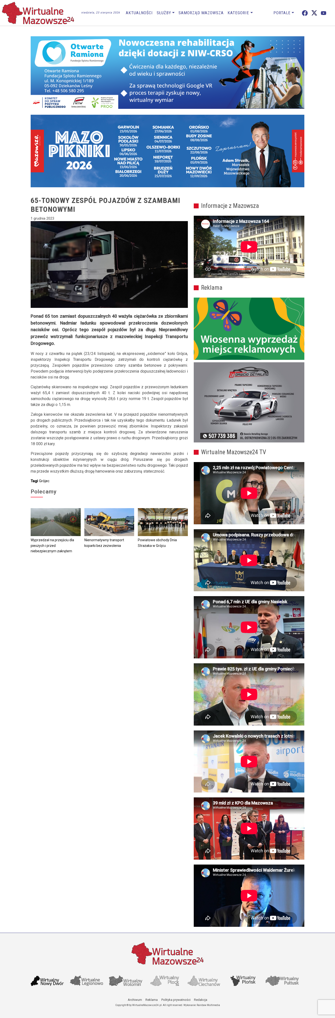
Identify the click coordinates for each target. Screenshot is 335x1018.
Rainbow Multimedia (208, 1005)
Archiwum (135, 1000)
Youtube (323, 13)
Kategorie (238, 12)
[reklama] (249, 402)
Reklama (151, 1000)
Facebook (305, 13)
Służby (164, 12)
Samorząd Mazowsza (201, 12)
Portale (282, 12)
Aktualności (139, 12)
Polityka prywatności (176, 1000)
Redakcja (200, 1000)
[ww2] (249, 329)
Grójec (44, 481)
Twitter (314, 13)
